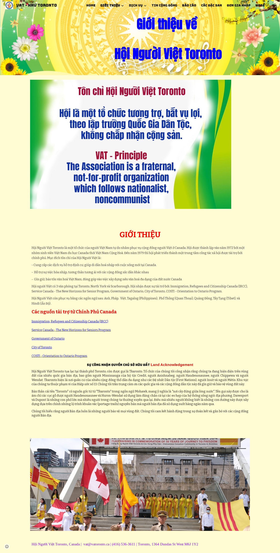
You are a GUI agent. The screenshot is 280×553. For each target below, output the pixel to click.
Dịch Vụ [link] (136, 5)
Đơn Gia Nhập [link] (238, 5)
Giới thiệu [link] (110, 5)
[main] (168, 37)
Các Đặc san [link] (211, 5)
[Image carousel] (140, 484)
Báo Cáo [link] (189, 5)
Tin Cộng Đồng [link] (164, 5)
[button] (275, 5)
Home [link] (90, 5)
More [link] (260, 5)
